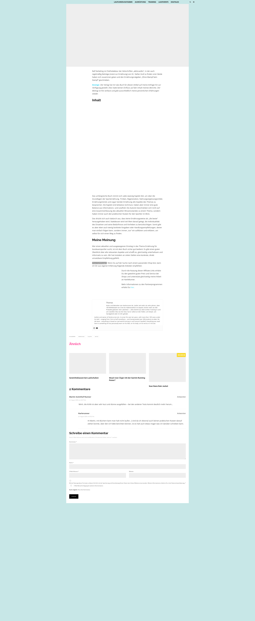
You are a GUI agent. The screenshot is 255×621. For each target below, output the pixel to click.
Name (71, 463)
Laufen (90, 336)
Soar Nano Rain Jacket (158, 386)
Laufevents (163, 2)
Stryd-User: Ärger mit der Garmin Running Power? (127, 379)
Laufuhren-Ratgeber (123, 2)
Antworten (181, 397)
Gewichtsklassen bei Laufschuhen (84, 378)
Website (131, 471)
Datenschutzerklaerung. (178, 483)
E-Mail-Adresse (74, 471)
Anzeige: (96, 85)
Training (152, 2)
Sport (96, 336)
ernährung (82, 336)
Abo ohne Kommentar (84, 490)
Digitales (175, 2)
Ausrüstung (140, 2)
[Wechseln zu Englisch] (186, 2)
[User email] (97, 328)
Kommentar (73, 442)
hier (132, 287)
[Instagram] (94, 328)
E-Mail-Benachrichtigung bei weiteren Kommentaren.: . (86, 488)
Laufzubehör (79, 63)
